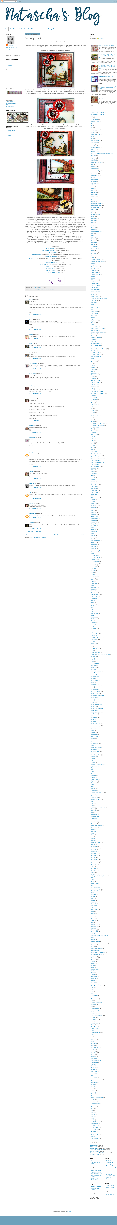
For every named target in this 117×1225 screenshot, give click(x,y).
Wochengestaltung (95, 1092)
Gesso (92, 475)
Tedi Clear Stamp (95, 1008)
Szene (92, 987)
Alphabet (93, 149)
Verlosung (93, 1051)
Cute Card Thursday (51, 270)
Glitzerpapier (94, 490)
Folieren (93, 421)
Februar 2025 (94, 404)
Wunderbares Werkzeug (97, 1097)
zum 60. (93, 1120)
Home (6, 29)
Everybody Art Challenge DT (98, 393)
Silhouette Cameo (95, 887)
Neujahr (93, 738)
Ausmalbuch (94, 183)
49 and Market (94, 119)
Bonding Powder (95, 226)
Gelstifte (93, 471)
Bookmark (93, 227)
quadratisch (94, 827)
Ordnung (93, 762)
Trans (92, 1030)
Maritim (93, 678)
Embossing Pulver (95, 380)
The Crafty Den (33, 363)
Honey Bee (94, 548)
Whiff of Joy (94, 1082)
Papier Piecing (94, 779)
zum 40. (93, 1116)
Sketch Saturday (110, 1185)
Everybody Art (53, 252)
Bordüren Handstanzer (96, 231)
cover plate (93, 281)
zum (92, 1110)
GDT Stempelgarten (96, 464)
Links (92, 650)
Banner (93, 198)
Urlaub (92, 1041)
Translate (101, 38)
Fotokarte (93, 431)
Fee (92, 406)
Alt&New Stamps (95, 151)
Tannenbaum (94, 995)
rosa (92, 837)
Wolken (93, 1094)
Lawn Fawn (94, 630)
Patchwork (93, 788)
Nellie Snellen (94, 736)
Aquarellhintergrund (96, 170)
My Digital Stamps (32, 29)
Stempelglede (94, 958)
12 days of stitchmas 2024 (97, 112)
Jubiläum (93, 570)
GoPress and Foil (95, 498)
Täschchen (93, 997)
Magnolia (93, 669)
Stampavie (93, 928)
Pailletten (93, 775)
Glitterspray (94, 488)
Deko (92, 306)
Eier (92, 363)
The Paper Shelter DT (96, 1015)
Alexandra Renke (95, 147)
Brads (92, 235)
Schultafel (93, 868)
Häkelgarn (93, 509)
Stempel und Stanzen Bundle (98, 952)
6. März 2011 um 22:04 (35, 381)
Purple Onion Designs (96, 825)
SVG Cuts (93, 982)
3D (91, 118)
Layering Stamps (95, 632)
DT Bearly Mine (95, 343)
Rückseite (93, 840)
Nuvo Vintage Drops (96, 755)
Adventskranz (94, 142)
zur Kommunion (95, 1133)
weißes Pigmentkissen (96, 1079)
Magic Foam (94, 667)
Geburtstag (93, 468)
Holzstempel (94, 546)
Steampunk (94, 945)
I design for (42, 29)
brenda (31, 299)
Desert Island (32, 258)
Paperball (93, 777)
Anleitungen (94, 160)
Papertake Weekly (36, 254)
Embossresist (94, 386)
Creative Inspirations (51, 262)
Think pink (93, 1017)
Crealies (93, 294)
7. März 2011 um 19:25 (35, 487)
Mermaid (93, 701)
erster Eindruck (94, 389)
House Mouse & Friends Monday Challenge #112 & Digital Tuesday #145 (106, 67)
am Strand (93, 155)
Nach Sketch (46, 289)
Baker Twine (94, 192)
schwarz (93, 872)
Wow (92, 1095)
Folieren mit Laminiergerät (97, 425)
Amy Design (94, 157)
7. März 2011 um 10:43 (35, 432)
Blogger (69, 1211)
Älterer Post (82, 534)
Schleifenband (94, 851)
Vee (30, 492)
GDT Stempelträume (96, 466)
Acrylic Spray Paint (95, 134)
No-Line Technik (95, 743)
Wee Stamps (94, 1073)
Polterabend (94, 810)
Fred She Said (94, 434)
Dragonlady (32, 437)
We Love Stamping (94, 1154)
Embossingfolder (95, 382)
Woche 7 (93, 1090)
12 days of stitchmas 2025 (97, 114)
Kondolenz (93, 606)
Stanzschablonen (95, 941)
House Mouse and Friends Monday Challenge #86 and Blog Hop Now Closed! (107, 87)
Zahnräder (93, 1107)
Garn (92, 449)
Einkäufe (93, 367)
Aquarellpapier (94, 172)
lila (91, 647)
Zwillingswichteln (95, 1138)
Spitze (92, 911)
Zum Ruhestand (95, 1127)
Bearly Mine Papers (96, 205)
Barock (92, 199)
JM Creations (94, 566)
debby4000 (32, 425)
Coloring (93, 278)
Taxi (92, 1000)
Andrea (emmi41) (10, 101)
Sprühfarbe (94, 920)
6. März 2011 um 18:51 (35, 347)
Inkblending (94, 559)
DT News (93, 350)
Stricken (93, 974)
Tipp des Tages (95, 1023)
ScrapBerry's (94, 874)
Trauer (92, 1034)
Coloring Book (94, 280)
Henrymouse (94, 531)
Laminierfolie (94, 628)
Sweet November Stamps (97, 986)
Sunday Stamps (110, 1194)
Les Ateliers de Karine (96, 637)
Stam (92, 922)
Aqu (92, 164)
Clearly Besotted (95, 272)
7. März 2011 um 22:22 (35, 498)
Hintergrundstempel (96, 540)
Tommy (93, 1025)
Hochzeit (93, 542)
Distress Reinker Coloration (98, 332)
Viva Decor (93, 1056)
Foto (92, 429)
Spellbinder (94, 904)
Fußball (93, 447)
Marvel (92, 682)
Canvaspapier (94, 252)
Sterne (92, 963)
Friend (92, 440)
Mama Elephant (95, 673)
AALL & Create (94, 129)
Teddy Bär (93, 1004)
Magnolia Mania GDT (96, 671)
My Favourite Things (96, 725)
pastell (92, 784)
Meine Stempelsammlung (97, 695)
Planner (93, 809)
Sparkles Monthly (94, 1151)
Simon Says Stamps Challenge (96, 1176)
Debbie (31, 334)
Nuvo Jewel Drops (95, 751)
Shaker (93, 881)
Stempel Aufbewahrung (97, 948)
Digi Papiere (94, 319)
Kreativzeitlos (94, 619)
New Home (94, 740)
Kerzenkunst (94, 593)
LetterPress (94, 643)
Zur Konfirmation (95, 1134)
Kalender (93, 579)
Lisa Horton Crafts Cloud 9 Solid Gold (100, 654)
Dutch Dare (49, 266)
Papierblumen (94, 781)
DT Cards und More (96, 345)
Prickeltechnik (94, 822)
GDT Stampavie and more (97, 462)
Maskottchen (94, 684)
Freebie (93, 436)
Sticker (92, 967)
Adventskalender (95, 140)
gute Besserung (95, 505)
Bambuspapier (94, 194)
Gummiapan (94, 503)
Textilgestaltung (95, 1010)
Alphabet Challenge (96, 1186)
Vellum (92, 1049)
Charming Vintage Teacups (97, 261)
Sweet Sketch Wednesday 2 (94, 1179)
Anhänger (93, 159)
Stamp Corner (94, 924)
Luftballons (93, 660)
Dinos (92, 324)
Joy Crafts (93, 568)
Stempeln (52, 289)
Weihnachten (94, 1077)
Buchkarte (93, 239)
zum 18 (93, 1112)
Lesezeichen (94, 639)
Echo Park (93, 362)
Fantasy (93, 403)
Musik (92, 719)
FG (91, 408)
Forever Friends (95, 427)
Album (92, 144)
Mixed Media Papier (96, 712)
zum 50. (93, 1118)
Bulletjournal (94, 242)
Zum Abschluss (94, 1123)
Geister (93, 470)
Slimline (93, 896)
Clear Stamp (94, 268)
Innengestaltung (95, 561)
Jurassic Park (94, 576)
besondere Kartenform (96, 207)
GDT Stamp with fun (96, 460)
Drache (93, 339)
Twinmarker (94, 1039)
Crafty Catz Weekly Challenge (95, 1189)
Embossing (94, 378)
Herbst (92, 533)
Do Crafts (93, 336)
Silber (92, 885)
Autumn (93, 185)
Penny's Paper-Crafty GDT (97, 792)
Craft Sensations (95, 289)
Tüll (92, 1036)
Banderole (93, 196)
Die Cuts (93, 317)
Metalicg (93, 702)
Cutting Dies (94, 300)
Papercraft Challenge (111, 1166)
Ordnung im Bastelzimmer (97, 764)
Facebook (10, 62)
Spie (92, 907)
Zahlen (92, 1105)
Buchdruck (93, 237)
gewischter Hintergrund (97, 483)
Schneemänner (95, 863)
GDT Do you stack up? (96, 455)
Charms (93, 263)
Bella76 (31, 453)
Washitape (93, 1064)
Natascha (10, 45)
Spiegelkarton (94, 909)
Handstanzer (94, 522)
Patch (92, 786)
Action (92, 138)
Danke (92, 304)
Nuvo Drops (94, 749)
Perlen (92, 794)
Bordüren (93, 229)
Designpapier (94, 313)
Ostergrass (93, 769)
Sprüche (93, 918)
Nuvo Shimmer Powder (96, 753)
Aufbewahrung (94, 179)
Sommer (93, 898)
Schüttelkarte (94, 870)
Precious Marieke (95, 820)
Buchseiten (94, 241)
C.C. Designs (94, 246)
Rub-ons (93, 838)
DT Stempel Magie (95, 352)
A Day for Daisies (95, 121)
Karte (42, 289)
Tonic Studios (94, 1028)
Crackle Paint (94, 283)
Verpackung (94, 1053)
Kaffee (92, 578)
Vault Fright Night (95, 1047)
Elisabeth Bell (94, 373)
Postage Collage (95, 816)
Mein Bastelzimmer (95, 691)
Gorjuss (93, 499)
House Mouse (94, 552)
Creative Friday (93, 1148)
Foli (92, 417)
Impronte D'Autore (95, 557)
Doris (7, 104)
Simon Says (43, 264)
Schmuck (93, 857)
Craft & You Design (95, 285)
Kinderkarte (94, 598)
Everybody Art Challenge (97, 391)
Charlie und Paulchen (96, 259)
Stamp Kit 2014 (95, 926)
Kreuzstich (93, 622)
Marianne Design (95, 676)
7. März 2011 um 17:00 (35, 466)
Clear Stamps (94, 270)
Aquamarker (94, 166)
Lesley (9, 134)
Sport (92, 915)
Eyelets (93, 395)
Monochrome (94, 717)
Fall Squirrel (94, 399)
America (31, 522)
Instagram (10, 63)
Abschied (93, 131)
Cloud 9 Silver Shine (96, 274)
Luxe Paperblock (95, 663)
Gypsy (31, 471)
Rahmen (93, 829)
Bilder (92, 211)
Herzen (93, 537)
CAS (92, 255)
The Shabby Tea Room (48, 250)
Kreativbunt (94, 617)
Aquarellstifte (94, 173)
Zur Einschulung (95, 1129)
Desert (92, 309)
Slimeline (93, 894)
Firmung (93, 412)
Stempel (93, 946)
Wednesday (94, 1071)
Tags (92, 993)
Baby (92, 188)
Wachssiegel (94, 1058)
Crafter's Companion (96, 291)
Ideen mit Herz (94, 555)
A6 (91, 127)
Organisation (94, 766)
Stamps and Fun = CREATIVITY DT (99, 935)
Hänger (93, 524)
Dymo (92, 358)
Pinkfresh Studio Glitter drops (98, 807)
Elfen (92, 371)
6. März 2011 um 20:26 (35, 369)
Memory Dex (94, 699)
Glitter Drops (94, 486)
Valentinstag (94, 1043)
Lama (92, 626)
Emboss (93, 376)
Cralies (93, 293)
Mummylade (32, 513)
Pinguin (93, 803)
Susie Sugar (32, 373)
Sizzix (92, 892)
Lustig (92, 661)
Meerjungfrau (94, 689)
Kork (92, 607)
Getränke (93, 481)
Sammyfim (93, 844)
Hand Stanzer (94, 518)
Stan (92, 937)
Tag (92, 991)
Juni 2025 (93, 574)
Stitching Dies (94, 969)
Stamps (93, 933)
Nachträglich (94, 728)
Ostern (92, 771)
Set (92, 877)
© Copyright (51, 29)
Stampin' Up (94, 930)
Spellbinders (94, 905)
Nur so (92, 745)
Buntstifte (93, 244)
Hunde (92, 553)
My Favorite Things (95, 723)
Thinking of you (95, 1019)
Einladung (93, 369)
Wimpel (93, 1086)
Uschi (9, 135)
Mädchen (93, 665)
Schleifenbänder (95, 853)
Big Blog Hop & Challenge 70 (105, 76)
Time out (108, 1179)
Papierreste (94, 783)
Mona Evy (32, 483)
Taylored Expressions (96, 1002)
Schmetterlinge (94, 855)
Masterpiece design (96, 686)
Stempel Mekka (95, 950)
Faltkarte (93, 401)
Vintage (93, 1054)
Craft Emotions (94, 287)
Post (92, 812)
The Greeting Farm (95, 1013)
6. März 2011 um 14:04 (35, 329)
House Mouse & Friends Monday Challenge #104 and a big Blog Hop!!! (106, 56)
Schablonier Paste (95, 848)
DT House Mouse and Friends (98, 349)
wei (92, 1075)
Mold (92, 715)
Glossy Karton (94, 494)
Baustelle (93, 201)
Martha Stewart (94, 680)
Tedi (92, 1006)
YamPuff (93, 1099)
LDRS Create (94, 635)
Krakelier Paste (95, 613)
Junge (92, 572)
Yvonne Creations (95, 1103)
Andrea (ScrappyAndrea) (12, 103)
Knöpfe (93, 602)
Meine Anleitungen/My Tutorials (17, 29)
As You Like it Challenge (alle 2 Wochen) (110, 1176)
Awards (93, 187)
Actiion (92, 136)
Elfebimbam (11, 132)
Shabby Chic (94, 879)
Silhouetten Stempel (96, 889)
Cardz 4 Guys (109, 1161)
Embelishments (95, 375)
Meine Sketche (94, 693)
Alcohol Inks (94, 146)
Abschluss (93, 132)
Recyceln (93, 831)
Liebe (92, 645)
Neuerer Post (29, 534)
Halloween (93, 514)
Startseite (56, 534)
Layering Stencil (95, 633)
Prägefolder (94, 818)
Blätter (92, 213)
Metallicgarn (94, 706)
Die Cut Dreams (50, 248)
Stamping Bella (95, 932)
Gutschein (93, 507)
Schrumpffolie (94, 864)
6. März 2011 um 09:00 (35, 314)
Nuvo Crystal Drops (96, 747)
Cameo (93, 250)
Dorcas (31, 503)
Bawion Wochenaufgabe (35, 289)
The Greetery (94, 1012)
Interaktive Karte (95, 563)
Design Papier (94, 311)
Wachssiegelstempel (96, 1060)
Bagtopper (93, 190)
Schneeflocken (94, 861)
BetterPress (94, 209)
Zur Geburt (93, 1131)
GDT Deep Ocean (95, 453)
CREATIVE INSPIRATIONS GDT (99, 298)
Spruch (93, 917)
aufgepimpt (94, 181)
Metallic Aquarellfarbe (96, 704)
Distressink (93, 334)
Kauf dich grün (94, 587)
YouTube (10, 65)
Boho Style (93, 224)
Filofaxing (93, 410)
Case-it (93, 257)
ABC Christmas (93, 1145)
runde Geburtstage (95, 842)
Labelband (93, 624)
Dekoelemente (94, 308)
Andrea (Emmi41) (12, 130)
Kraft (92, 609)
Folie (92, 419)
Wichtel (93, 1084)
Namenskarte (94, 734)
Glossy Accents (94, 492)
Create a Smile (94, 296)
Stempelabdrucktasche (96, 954)
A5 (91, 125)
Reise (92, 833)
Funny (92, 443)
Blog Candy (94, 218)
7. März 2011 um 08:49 (35, 420)
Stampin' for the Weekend (53, 272)
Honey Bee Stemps (96, 550)
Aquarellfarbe (94, 168)
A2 (91, 123)
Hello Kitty (93, 529)
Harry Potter (94, 526)
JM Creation (94, 565)
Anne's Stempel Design (97, 162)
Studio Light (94, 976)
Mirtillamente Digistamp (97, 708)
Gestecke (93, 477)
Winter (92, 1088)
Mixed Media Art (95, 710)
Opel (92, 760)
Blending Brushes (95, 214)
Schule (92, 866)
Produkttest (94, 823)
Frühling (93, 442)
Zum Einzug (94, 1125)
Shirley (31, 319)
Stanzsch (93, 939)
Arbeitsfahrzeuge (95, 175)
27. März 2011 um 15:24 (35, 528)
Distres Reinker (95, 326)
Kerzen (93, 591)
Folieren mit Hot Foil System (98, 423)
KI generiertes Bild (95, 594)
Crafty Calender (93, 1146)
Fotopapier (93, 432)
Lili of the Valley (95, 648)
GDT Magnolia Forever (96, 457)
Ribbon (93, 835)
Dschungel (93, 341)
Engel (92, 388)
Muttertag (93, 721)
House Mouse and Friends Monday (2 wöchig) (95, 1162)
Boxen (92, 233)
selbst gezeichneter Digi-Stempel (99, 876)
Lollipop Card (94, 658)
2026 (92, 116)
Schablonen (94, 846)
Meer (92, 688)
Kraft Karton (94, 611)
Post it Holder (94, 814)
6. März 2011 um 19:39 (35, 358)
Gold (92, 496)
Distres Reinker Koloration (97, 328)
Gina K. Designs (95, 484)
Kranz (92, 615)
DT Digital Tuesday (95, 347)
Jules (30, 398)
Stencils (93, 961)
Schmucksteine (95, 859)
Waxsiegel (93, 1067)
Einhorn (93, 365)
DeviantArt (93, 315)
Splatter (93, 913)
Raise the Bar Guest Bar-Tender (106, 45)
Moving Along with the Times (97, 1149)
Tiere (92, 1021)
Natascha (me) (10, 106)
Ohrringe (93, 758)
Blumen (93, 222)
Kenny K (93, 589)
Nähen (92, 730)
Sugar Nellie (94, 978)
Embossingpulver (95, 384)
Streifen (93, 972)
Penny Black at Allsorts (51, 256)
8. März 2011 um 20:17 (35, 517)
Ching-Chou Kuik (95, 265)
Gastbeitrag (94, 451)
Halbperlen (94, 512)
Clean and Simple (95, 267)
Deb (30, 343)
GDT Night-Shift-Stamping (97, 458)
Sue (30, 352)
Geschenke (94, 473)
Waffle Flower (94, 1062)
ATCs (92, 177)
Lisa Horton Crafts (95, 652)
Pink (92, 805)
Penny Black (94, 790)
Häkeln (93, 511)
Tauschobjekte (94, 999)
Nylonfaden (94, 756)
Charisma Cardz (50, 268)
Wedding (93, 1069)
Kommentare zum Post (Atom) (38, 537)
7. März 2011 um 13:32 (35, 448)
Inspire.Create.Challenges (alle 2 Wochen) (96, 1172)
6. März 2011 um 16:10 (35, 338)
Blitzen (92, 216)
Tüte (92, 1038)
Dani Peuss (94, 302)
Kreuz (92, 620)
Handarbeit (94, 520)
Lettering (93, 641)
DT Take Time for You (96, 354)
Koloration (93, 604)
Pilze (92, 801)
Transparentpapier (95, 1032)
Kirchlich (93, 600)
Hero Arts (93, 535)
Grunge (93, 501)
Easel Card (94, 360)
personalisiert (94, 797)
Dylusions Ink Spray (96, 356)
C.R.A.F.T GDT (94, 248)
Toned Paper (94, 1027)
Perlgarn (93, 796)
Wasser (93, 1066)
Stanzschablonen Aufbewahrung (99, 943)
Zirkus (92, 1108)
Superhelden (94, 980)
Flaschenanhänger (95, 414)
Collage (93, 276)
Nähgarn (93, 732)
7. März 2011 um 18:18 (35, 478)
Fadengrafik (94, 397)
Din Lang (93, 322)
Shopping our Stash (111, 1167)
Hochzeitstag (94, 544)
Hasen (92, 527)
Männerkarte (94, 674)
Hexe (92, 538)
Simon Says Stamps (96, 891)
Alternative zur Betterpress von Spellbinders (102, 153)
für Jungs (93, 445)
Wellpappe (93, 1081)
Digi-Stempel (94, 321)
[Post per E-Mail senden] (45, 287)
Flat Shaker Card (95, 416)
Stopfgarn (93, 971)
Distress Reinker (95, 330)
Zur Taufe (93, 1136)
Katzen (92, 585)
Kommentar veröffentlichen (34, 531)
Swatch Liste (94, 984)
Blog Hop (93, 220)
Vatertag (93, 1045)
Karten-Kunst (94, 583)
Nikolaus (93, 742)
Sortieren (93, 900)
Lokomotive (94, 656)
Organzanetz (94, 768)
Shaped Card (94, 883)
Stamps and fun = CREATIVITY (97, 1152)
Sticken (93, 965)
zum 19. (93, 1114)
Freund (93, 438)
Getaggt (93, 479)
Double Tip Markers (96, 337)
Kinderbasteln (94, 596)
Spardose (93, 902)
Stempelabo (94, 956)
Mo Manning (94, 714)
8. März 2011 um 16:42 (35, 508)
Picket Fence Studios (96, 799)
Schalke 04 (94, 850)
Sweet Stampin (110, 1187)
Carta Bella (94, 254)
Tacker (92, 989)
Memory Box (94, 697)
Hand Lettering (94, 516)
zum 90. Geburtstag (96, 1122)
